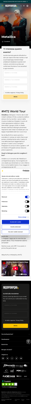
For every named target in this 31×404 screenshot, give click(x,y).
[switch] (27, 201)
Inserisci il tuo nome (11, 72)
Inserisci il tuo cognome (12, 79)
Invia (15, 325)
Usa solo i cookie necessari (15, 231)
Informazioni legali (17, 400)
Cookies (28, 399)
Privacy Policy (20, 92)
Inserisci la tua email (11, 86)
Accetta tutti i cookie (15, 222)
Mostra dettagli (22, 217)
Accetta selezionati (15, 226)
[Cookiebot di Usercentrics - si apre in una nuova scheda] (22, 171)
